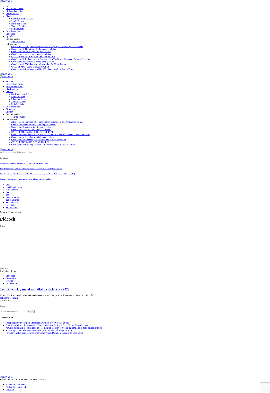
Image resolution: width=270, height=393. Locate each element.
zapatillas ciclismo (14, 187)
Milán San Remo (18, 24)
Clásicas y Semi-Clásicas (22, 18)
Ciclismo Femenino (14, 11)
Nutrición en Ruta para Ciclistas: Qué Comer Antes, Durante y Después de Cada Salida (44, 333)
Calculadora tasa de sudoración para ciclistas (31, 54)
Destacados (11, 278)
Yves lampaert (12, 189)
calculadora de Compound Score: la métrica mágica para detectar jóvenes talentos (47, 46)
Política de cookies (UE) (16, 387)
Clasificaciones (12, 13)
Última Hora (11, 283)
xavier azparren (12, 197)
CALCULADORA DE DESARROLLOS (30, 67)
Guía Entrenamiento (14, 8)
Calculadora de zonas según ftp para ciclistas (31, 51)
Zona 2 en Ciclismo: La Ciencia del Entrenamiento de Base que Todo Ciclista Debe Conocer (31, 168)
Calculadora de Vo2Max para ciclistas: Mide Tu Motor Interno (38, 64)
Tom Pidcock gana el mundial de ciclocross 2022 (34, 289)
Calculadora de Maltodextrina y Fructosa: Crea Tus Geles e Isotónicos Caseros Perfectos (50, 59)
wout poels (10, 205)
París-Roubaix (17, 29)
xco (7, 195)
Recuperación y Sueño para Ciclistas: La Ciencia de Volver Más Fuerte (24, 163)
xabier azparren (12, 200)
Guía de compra (13, 31)
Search (30, 312)
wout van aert (12, 202)
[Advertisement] (84, 356)
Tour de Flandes (18, 26)
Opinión (9, 36)
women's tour (12, 207)
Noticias (9, 6)
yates (8, 192)
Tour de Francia (18, 41)
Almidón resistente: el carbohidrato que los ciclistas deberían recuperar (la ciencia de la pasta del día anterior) (37, 174)
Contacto (10, 389)
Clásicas (9, 16)
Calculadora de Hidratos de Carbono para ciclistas (33, 49)
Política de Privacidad (15, 384)
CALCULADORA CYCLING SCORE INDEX (33, 56)
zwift (8, 184)
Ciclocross (10, 34)
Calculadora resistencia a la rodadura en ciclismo (32, 61)
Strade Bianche (18, 21)
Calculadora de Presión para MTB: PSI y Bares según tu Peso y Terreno (43, 69)
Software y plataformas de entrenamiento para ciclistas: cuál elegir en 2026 (25, 179)
